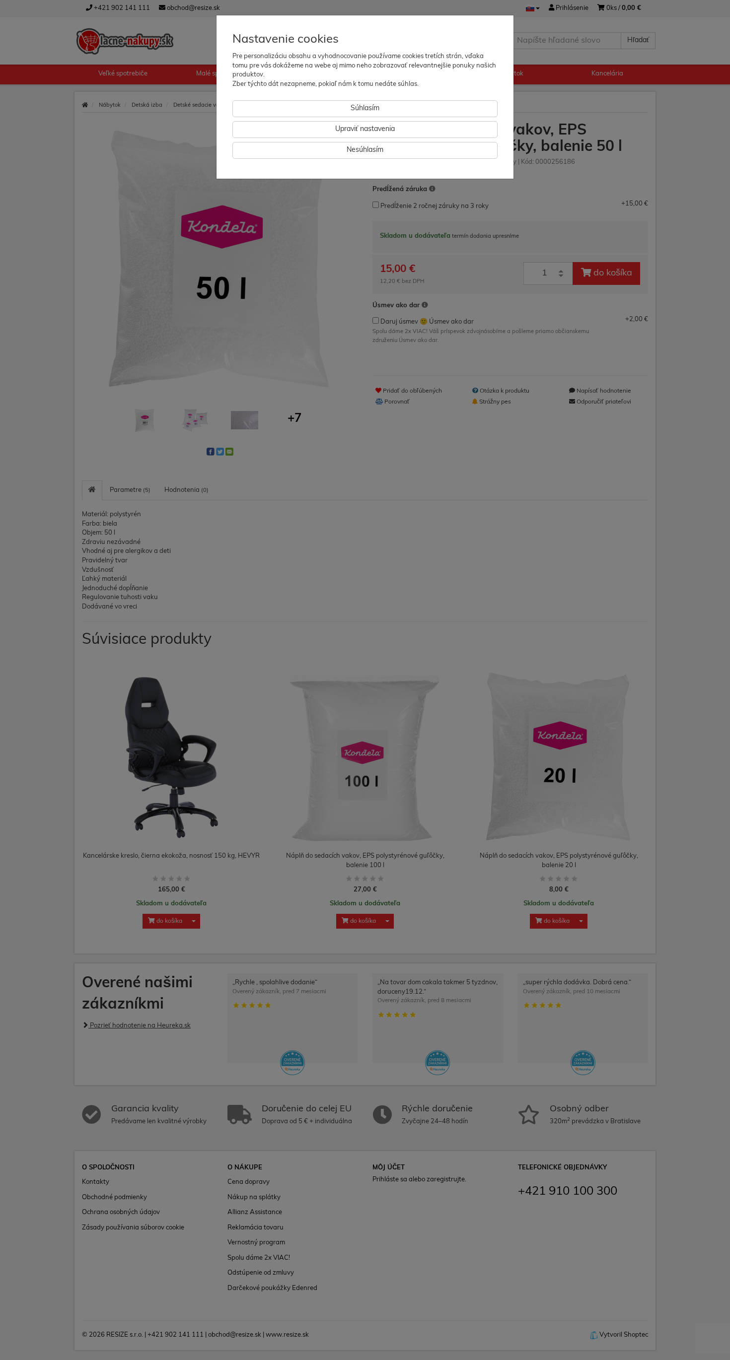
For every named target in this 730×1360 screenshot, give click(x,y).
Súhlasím (365, 108)
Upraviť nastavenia (365, 129)
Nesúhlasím (365, 150)
